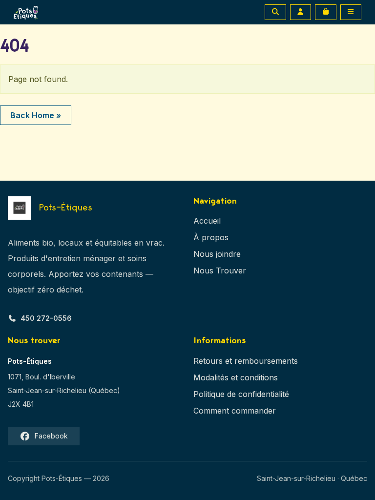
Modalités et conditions (235, 377)
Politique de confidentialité (241, 394)
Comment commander (234, 411)
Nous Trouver (219, 270)
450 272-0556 (46, 318)
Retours (208, 361)
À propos (211, 237)
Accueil (207, 221)
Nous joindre (217, 254)
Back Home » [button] (35, 115)
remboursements (266, 361)
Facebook (51, 436)
